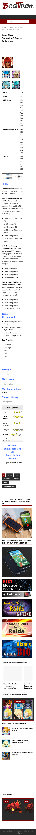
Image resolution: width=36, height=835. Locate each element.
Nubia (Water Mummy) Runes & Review (22, 753)
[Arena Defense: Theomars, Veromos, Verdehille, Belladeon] (23, 709)
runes (6, 483)
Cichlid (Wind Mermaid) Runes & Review (22, 729)
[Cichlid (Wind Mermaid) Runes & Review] (6, 731)
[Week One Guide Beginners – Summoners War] (13, 673)
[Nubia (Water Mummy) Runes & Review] (6, 756)
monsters (7, 479)
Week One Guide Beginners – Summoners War (10, 686)
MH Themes (19, 833)
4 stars (9, 475)
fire (17, 475)
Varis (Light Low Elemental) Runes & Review (21, 741)
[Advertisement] (19, 362)
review (16, 479)
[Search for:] (18, 21)
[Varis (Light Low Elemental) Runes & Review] (6, 743)
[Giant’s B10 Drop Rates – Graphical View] (13, 806)
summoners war (9, 486)
